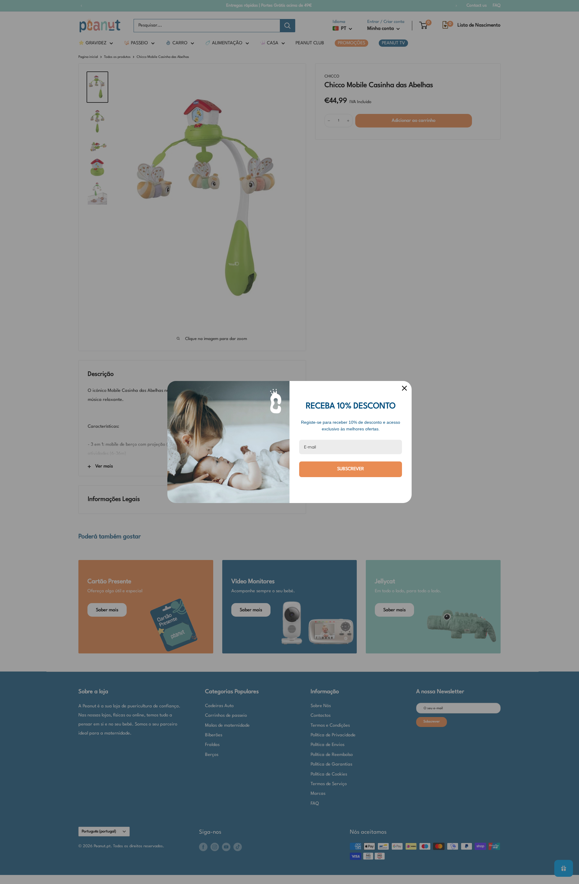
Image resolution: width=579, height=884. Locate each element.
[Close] (404, 388)
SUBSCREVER (350, 469)
